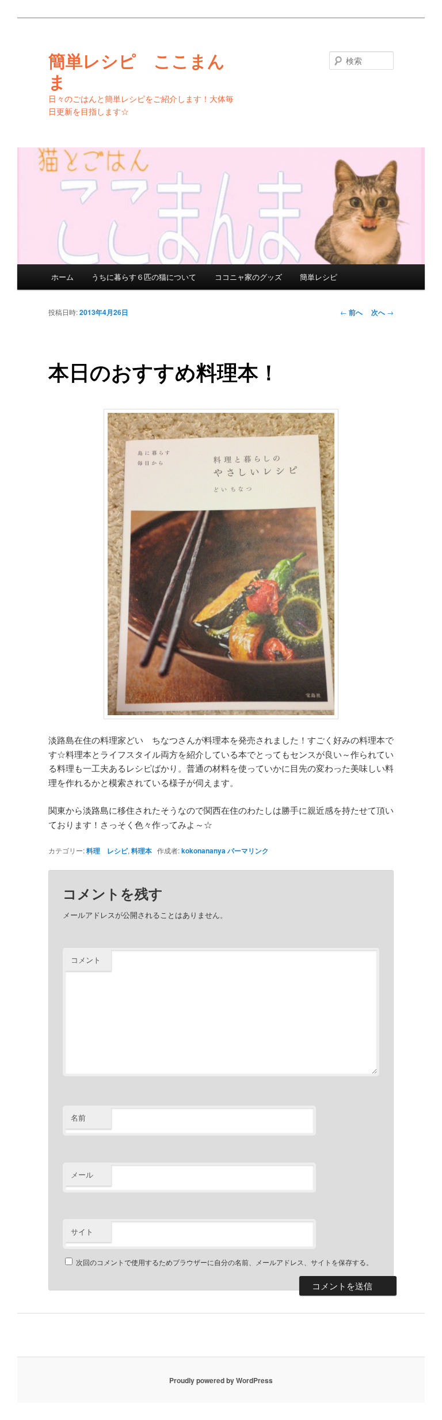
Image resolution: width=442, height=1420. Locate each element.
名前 (78, 1117)
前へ (351, 312)
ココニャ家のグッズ (248, 276)
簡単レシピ (318, 276)
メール (82, 1174)
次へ (382, 312)
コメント (86, 959)
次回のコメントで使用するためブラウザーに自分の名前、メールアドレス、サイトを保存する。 (224, 1262)
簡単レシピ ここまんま (136, 70)
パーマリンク (248, 850)
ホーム (62, 276)
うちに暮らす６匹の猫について (144, 276)
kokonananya (203, 850)
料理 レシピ (107, 850)
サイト (82, 1231)
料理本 (141, 850)
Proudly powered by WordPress (221, 1380)
